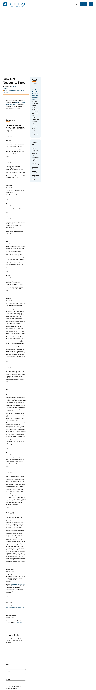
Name (8, 664)
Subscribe (83, 4)
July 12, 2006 (9, 187)
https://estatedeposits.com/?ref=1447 (15, 607)
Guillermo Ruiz (10, 569)
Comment (9, 646)
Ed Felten (13, 86)
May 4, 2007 (9, 602)
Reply (7, 156)
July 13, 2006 (9, 300)
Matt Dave (9, 276)
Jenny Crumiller (10, 512)
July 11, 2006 (9, 136)
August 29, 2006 (10, 571)
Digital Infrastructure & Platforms (12, 90)
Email (8, 672)
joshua (8, 600)
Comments (5, 88)
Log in (76, 4)
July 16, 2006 (9, 454)
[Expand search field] (91, 4)
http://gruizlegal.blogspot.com (18, 584)
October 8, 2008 (10, 617)
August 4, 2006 (10, 514)
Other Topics (35, 167)
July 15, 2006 (9, 367)
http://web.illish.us (18, 622)
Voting (33, 179)
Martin (8, 135)
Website (8, 679)
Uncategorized (35, 175)
